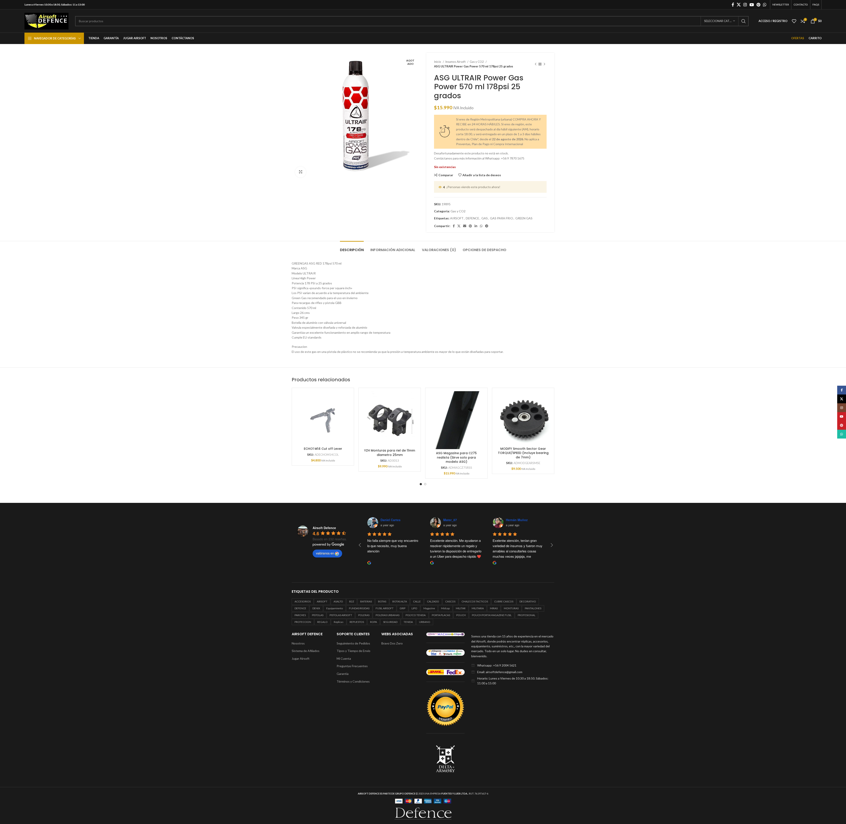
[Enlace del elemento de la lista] (512, 665)
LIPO (414, 608)
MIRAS (494, 608)
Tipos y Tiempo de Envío (353, 651)
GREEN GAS (523, 218)
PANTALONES (533, 608)
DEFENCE (472, 218)
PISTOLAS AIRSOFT (341, 615)
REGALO (322, 622)
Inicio (438, 61)
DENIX (316, 608)
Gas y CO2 (477, 61)
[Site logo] (46, 20)
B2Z (351, 601)
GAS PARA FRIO (501, 218)
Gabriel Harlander (393, 520)
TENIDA (408, 622)
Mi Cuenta (344, 658)
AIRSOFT (457, 218)
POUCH (461, 615)
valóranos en (325, 553)
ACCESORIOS (303, 601)
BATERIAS (366, 601)
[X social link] (738, 4)
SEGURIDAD (390, 622)
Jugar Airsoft (301, 658)
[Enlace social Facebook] (732, 4)
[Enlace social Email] (465, 226)
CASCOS (450, 601)
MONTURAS (511, 608)
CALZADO (433, 601)
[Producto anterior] (535, 64)
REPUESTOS (357, 622)
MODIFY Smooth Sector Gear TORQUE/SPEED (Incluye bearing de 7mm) (523, 452)
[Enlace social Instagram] (745, 4)
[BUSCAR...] (743, 21)
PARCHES (300, 615)
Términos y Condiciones (353, 681)
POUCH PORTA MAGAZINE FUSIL (492, 615)
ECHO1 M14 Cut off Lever (323, 448)
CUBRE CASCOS (503, 601)
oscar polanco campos (460, 520)
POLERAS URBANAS (387, 615)
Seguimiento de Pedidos (353, 643)
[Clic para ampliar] (300, 172)
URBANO (424, 622)
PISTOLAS (317, 615)
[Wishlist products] (794, 21)
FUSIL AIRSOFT (384, 608)
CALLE (417, 601)
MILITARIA (478, 608)
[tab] (352, 247)
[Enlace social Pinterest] (758, 4)
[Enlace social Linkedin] (476, 226)
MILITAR (461, 608)
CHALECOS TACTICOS (475, 601)
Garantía (343, 674)
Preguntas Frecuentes (352, 666)
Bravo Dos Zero (392, 643)
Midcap (445, 608)
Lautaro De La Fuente (522, 520)
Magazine (429, 608)
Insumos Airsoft (455, 61)
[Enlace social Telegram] (487, 226)
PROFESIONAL (526, 615)
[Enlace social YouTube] (751, 4)
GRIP (402, 608)
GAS (484, 218)
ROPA (373, 622)
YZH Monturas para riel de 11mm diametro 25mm (389, 452)
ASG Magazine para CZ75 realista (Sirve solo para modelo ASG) (456, 457)
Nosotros (298, 643)
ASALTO (338, 601)
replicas (338, 622)
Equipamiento (334, 608)
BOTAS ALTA (399, 601)
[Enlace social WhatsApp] (765, 4)
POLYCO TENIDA (416, 615)
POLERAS (363, 615)
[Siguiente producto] (544, 64)
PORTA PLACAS (441, 615)
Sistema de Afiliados (305, 651)
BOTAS (382, 601)
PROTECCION (303, 622)
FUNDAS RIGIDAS (359, 608)
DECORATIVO (527, 601)
